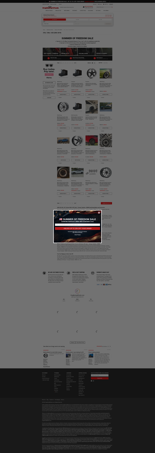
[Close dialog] (99, 213)
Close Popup (78, 234)
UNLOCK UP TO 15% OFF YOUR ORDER (77, 228)
